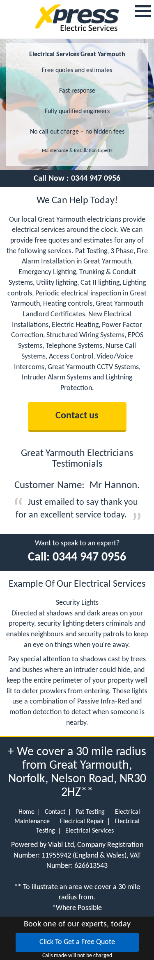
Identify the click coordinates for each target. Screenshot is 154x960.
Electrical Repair (82, 821)
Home (26, 812)
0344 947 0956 (95, 179)
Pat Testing (90, 812)
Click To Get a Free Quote (77, 942)
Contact (55, 812)
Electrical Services (89, 831)
